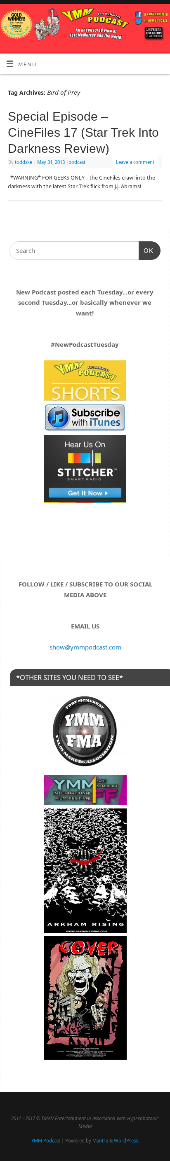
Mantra (100, 1141)
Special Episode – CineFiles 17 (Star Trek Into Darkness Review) (83, 132)
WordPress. (126, 1141)
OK (146, 250)
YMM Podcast (45, 1141)
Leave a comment (135, 162)
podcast (76, 162)
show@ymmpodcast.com (85, 647)
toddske (23, 162)
